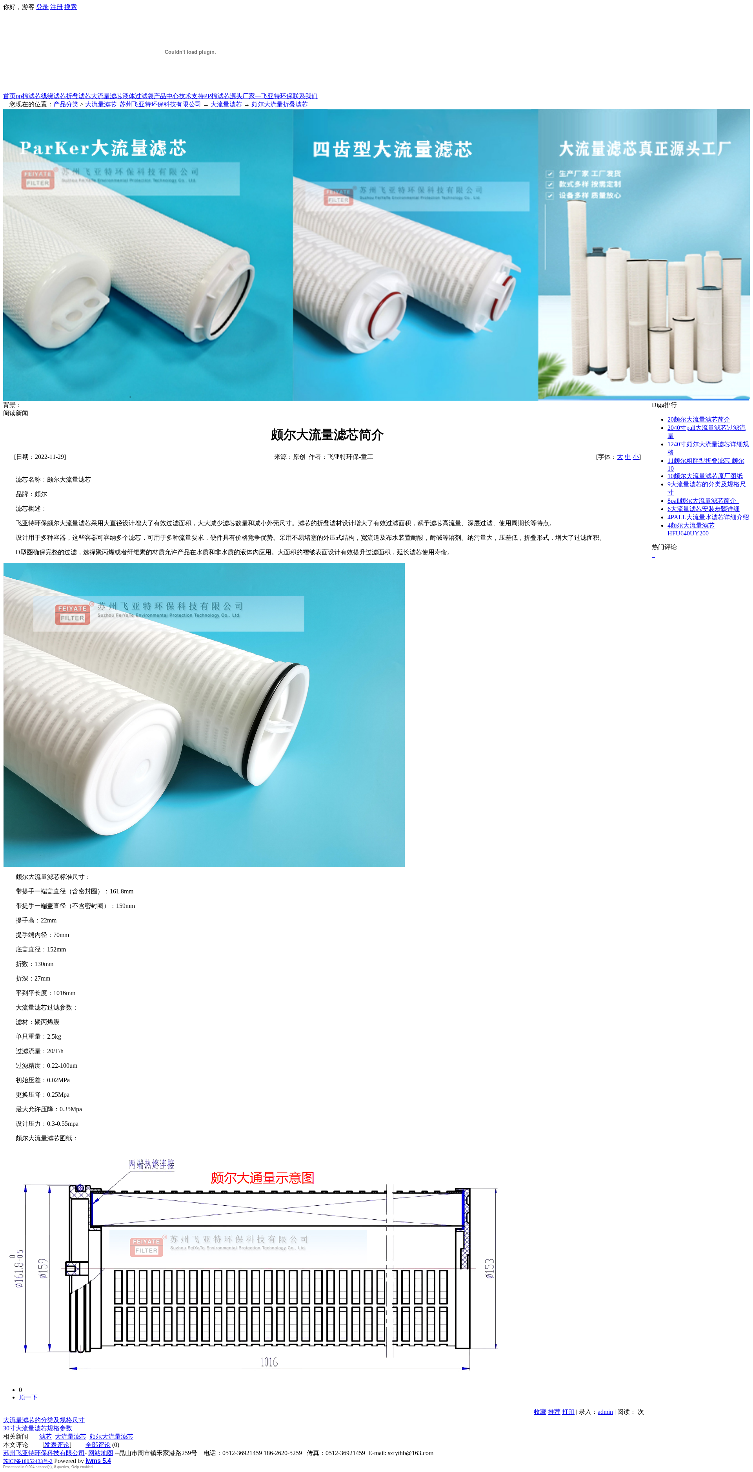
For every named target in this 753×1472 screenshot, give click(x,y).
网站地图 (100, 1453)
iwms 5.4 (98, 1460)
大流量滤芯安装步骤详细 (704, 509)
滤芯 (45, 1436)
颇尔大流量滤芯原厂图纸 (705, 476)
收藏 (540, 1411)
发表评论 (56, 1444)
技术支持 (191, 96)
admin (605, 1411)
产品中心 (166, 96)
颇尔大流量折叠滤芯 (279, 104)
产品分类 (65, 104)
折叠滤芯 (78, 96)
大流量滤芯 (106, 96)
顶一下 (28, 1397)
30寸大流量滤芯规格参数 (37, 1428)
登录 (42, 7)
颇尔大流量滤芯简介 (699, 419)
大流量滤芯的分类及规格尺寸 (44, 1420)
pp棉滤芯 (28, 96)
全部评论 (98, 1444)
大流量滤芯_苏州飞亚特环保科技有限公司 (143, 104)
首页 (9, 96)
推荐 (554, 1411)
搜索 (70, 7)
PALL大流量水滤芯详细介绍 (708, 517)
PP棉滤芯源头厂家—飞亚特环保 (248, 96)
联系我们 (305, 96)
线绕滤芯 (53, 96)
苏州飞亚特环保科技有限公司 (44, 1453)
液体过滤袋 (138, 96)
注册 (56, 7)
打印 (568, 1411)
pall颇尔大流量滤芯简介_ (703, 500)
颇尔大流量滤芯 (111, 1436)
